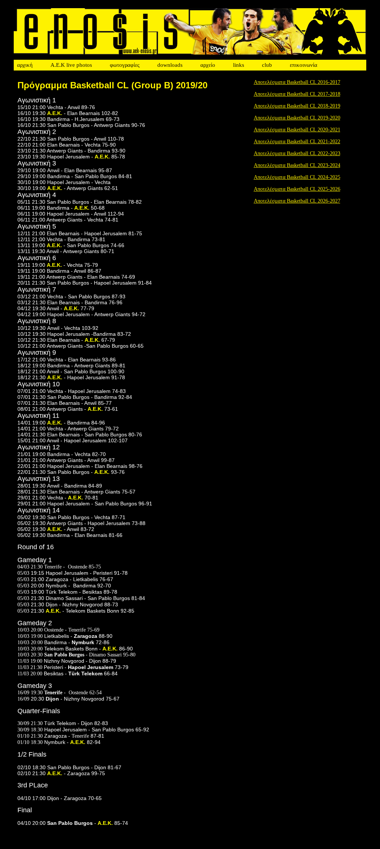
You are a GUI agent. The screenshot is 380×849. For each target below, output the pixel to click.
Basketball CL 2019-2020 (313, 118)
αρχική (25, 65)
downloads (170, 65)
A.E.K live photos (71, 65)
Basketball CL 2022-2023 (313, 153)
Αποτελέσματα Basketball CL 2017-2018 (297, 94)
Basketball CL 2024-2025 (313, 177)
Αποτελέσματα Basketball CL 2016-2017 (297, 82)
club (267, 65)
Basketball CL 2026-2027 (313, 201)
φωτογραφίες (125, 65)
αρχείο (207, 65)
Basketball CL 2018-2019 (313, 106)
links (238, 65)
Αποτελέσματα (270, 106)
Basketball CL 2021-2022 (313, 141)
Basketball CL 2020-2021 (313, 129)
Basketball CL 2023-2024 (313, 165)
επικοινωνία (303, 65)
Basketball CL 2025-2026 (313, 189)
